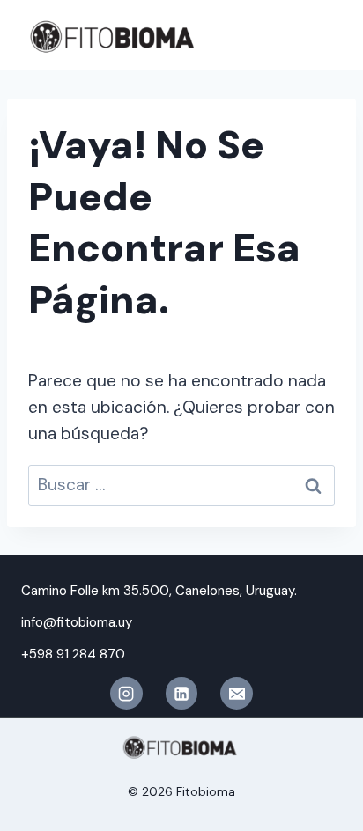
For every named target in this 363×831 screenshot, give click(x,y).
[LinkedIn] (181, 693)
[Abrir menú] (324, 34)
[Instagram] (126, 693)
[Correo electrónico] (236, 693)
